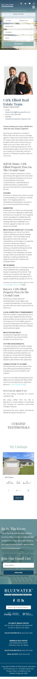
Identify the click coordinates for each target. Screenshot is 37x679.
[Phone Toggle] (33, 3)
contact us (16, 285)
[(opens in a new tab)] (18, 463)
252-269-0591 (16, 114)
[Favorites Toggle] (29, 3)
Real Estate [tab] (18, 14)
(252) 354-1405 (27, 633)
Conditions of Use (23, 671)
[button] (28, 490)
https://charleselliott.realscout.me (18, 119)
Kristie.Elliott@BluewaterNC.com (17, 112)
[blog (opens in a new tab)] (23, 600)
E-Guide (6, 285)
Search (18, 44)
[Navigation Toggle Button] (33, 7)
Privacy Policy (11, 671)
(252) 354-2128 (24, 654)
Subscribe (18, 572)
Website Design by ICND (18, 673)
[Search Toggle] (21, 3)
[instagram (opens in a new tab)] (18, 600)
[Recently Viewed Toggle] (25, 3)
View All (19, 498)
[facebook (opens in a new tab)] (14, 600)
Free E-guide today (17, 384)
